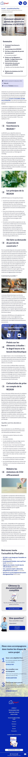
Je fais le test (10, 664)
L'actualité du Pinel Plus (13, 8)
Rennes (14, 728)
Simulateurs (14, 714)
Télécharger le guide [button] (14, 749)
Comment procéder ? (11, 55)
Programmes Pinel (14, 710)
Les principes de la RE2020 (13, 49)
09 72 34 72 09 (14, 754)
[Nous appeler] (8, 335)
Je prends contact (11, 691)
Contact (14, 708)
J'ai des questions (11, 678)
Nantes (14, 726)
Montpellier (14, 731)
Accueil (3, 8)
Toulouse (14, 721)
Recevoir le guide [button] (14, 608)
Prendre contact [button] (17, 627)
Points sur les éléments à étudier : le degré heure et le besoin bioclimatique (13, 59)
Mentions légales (14, 712)
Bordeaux (14, 724)
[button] (25, 754)
